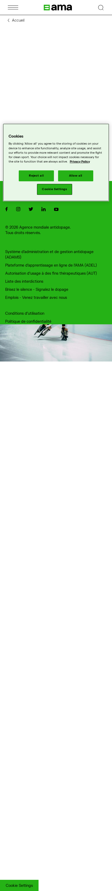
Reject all (36, 176)
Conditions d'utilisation (24, 313)
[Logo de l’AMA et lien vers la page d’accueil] (58, 7)
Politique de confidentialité (28, 321)
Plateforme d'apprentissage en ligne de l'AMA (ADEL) (51, 265)
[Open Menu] (13, 7)
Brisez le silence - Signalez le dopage (36, 289)
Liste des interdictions (24, 281)
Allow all (75, 176)
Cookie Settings (19, 885)
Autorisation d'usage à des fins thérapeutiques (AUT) (51, 273)
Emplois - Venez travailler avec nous (36, 297)
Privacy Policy (80, 162)
